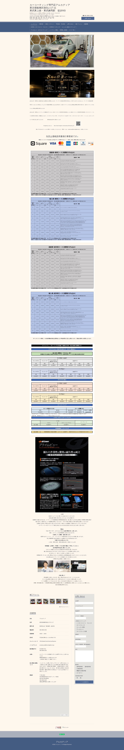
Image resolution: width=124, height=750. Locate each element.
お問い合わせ (88, 18)
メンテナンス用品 (53, 30)
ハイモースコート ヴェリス (84, 623)
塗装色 (77, 634)
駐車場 (76, 664)
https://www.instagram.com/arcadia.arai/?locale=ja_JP (64, 125)
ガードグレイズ (81, 625)
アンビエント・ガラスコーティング (39, 30)
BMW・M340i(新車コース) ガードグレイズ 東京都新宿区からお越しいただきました (48, 66)
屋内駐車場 (88, 666)
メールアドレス (79, 606)
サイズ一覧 (71, 30)
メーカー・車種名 (79, 616)
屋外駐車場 (79, 666)
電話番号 (77, 611)
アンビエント (80, 629)
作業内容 (41, 24)
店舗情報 (86, 24)
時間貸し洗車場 (63, 30)
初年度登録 (77, 639)
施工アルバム (79, 24)
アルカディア (62, 742)
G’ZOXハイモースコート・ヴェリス (39, 27)
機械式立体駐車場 (81, 670)
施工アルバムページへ (64, 606)
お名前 (77, 600)
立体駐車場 (79, 668)
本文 (76, 649)
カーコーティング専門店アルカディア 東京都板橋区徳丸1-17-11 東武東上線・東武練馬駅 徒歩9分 (50, 8)
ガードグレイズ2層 (82, 631)
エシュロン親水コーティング (68, 27)
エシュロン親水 (81, 627)
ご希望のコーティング (80, 621)
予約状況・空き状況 (60, 24)
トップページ (34, 24)
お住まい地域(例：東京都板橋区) (82, 644)
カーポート (79, 673)
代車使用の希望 (79, 675)
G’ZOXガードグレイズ (55, 27)
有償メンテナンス (49, 24)
